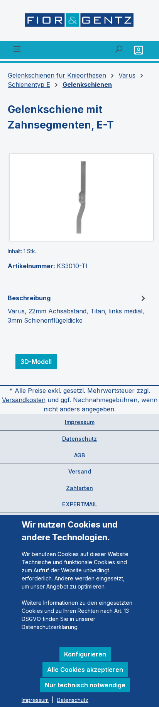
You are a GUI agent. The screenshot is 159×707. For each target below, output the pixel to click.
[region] (79, 197)
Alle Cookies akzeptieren (85, 669)
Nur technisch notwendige (85, 685)
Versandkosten (24, 400)
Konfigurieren (85, 654)
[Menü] (17, 48)
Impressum (80, 422)
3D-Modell (36, 361)
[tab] (77, 309)
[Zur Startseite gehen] (79, 22)
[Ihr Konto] (139, 50)
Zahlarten (79, 488)
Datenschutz (79, 438)
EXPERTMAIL (79, 504)
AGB (79, 455)
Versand (79, 471)
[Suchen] (118, 48)
